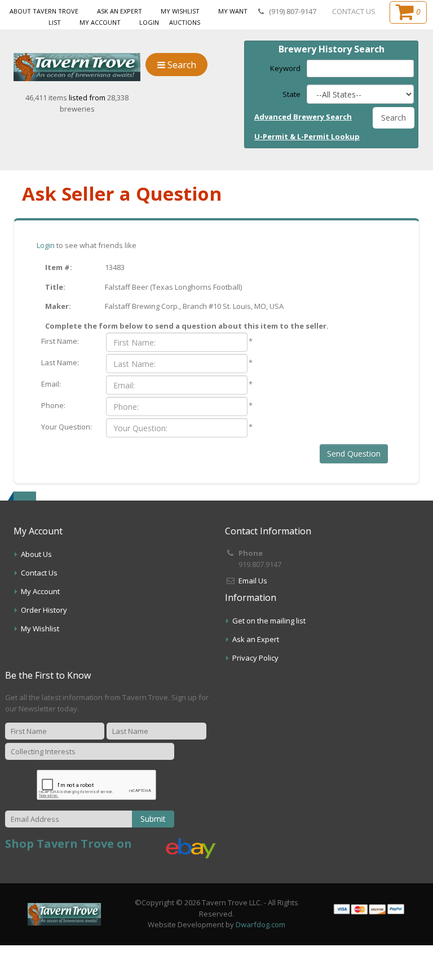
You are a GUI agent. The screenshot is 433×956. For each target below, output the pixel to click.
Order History (44, 610)
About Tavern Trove (44, 11)
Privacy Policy (255, 658)
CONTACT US (353, 11)
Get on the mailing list (269, 621)
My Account (100, 22)
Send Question (354, 453)
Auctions (184, 22)
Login (149, 22)
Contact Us (39, 573)
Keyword (285, 68)
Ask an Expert (119, 11)
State (291, 94)
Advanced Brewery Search (303, 117)
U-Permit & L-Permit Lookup (307, 136)
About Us (36, 554)
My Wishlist (180, 11)
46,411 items (47, 97)
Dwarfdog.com (260, 924)
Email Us (252, 581)
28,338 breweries (94, 103)
